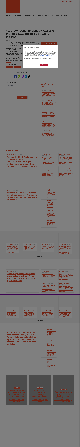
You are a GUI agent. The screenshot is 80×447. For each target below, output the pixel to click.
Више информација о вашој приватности (45, 55)
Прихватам (44, 64)
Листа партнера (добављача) (29, 61)
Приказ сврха (36, 64)
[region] (40, 56)
